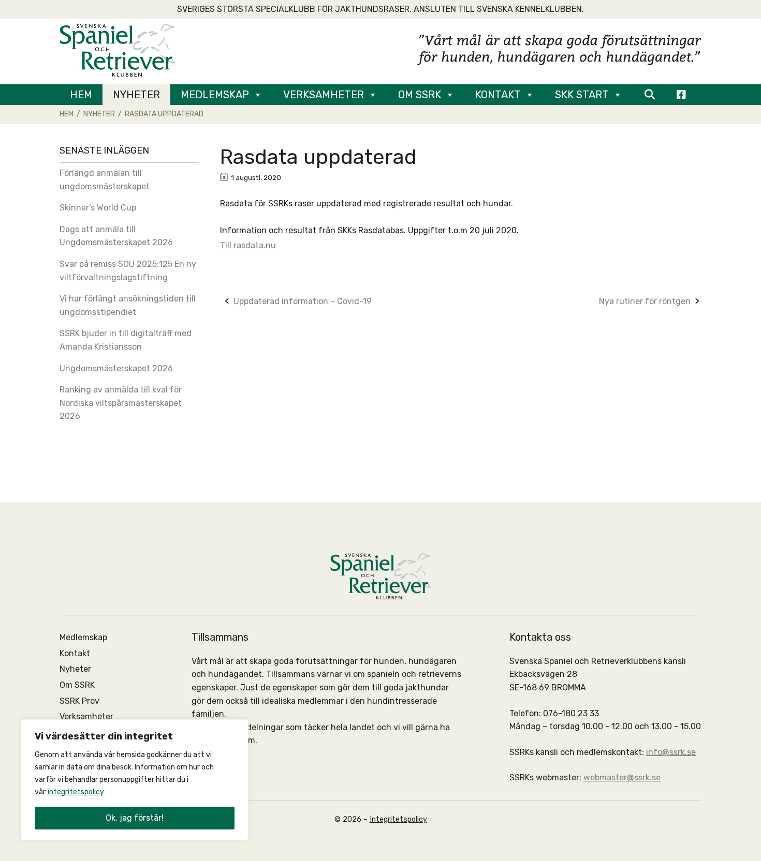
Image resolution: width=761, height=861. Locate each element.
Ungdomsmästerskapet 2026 (116, 368)
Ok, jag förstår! (135, 818)
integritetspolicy (76, 792)
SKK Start (582, 94)
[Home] (117, 49)
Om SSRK (419, 94)
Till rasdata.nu (248, 245)
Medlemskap (215, 94)
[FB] (681, 94)
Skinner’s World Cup (98, 208)
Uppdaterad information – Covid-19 (302, 301)
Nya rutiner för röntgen (645, 301)
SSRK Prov (79, 701)
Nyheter (136, 94)
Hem (81, 94)
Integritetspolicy (398, 819)
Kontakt (498, 94)
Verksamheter (323, 94)
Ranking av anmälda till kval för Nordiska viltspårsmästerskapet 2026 (121, 403)
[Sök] (649, 94)
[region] (134, 779)
